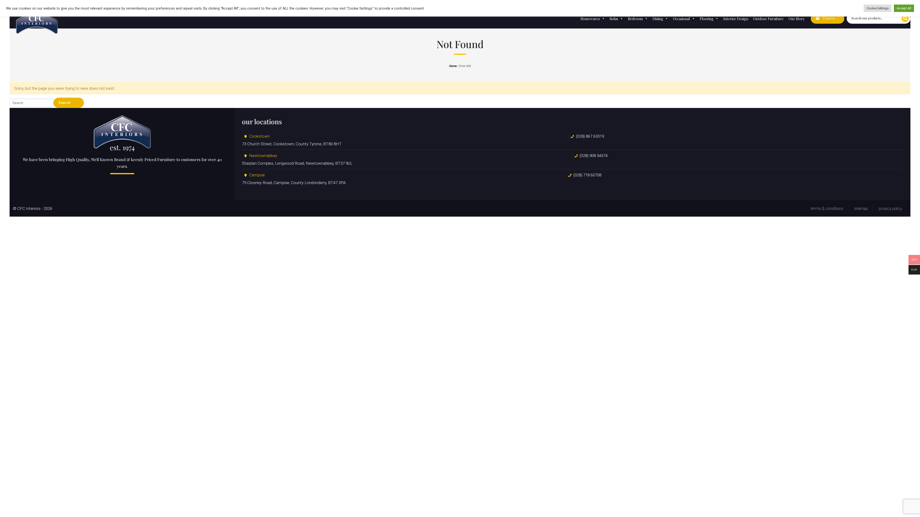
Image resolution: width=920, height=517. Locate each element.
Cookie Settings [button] (878, 8)
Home (453, 66)
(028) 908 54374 (594, 155)
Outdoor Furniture (768, 18)
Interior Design (735, 18)
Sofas (614, 18)
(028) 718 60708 (587, 175)
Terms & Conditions (827, 208)
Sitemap (861, 208)
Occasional (681, 18)
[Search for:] (31, 103)
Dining (658, 18)
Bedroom (635, 18)
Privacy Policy (890, 208)
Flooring (706, 18)
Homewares (590, 18)
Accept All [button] (904, 8)
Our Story (796, 18)
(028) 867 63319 (590, 136)
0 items (828, 18)
